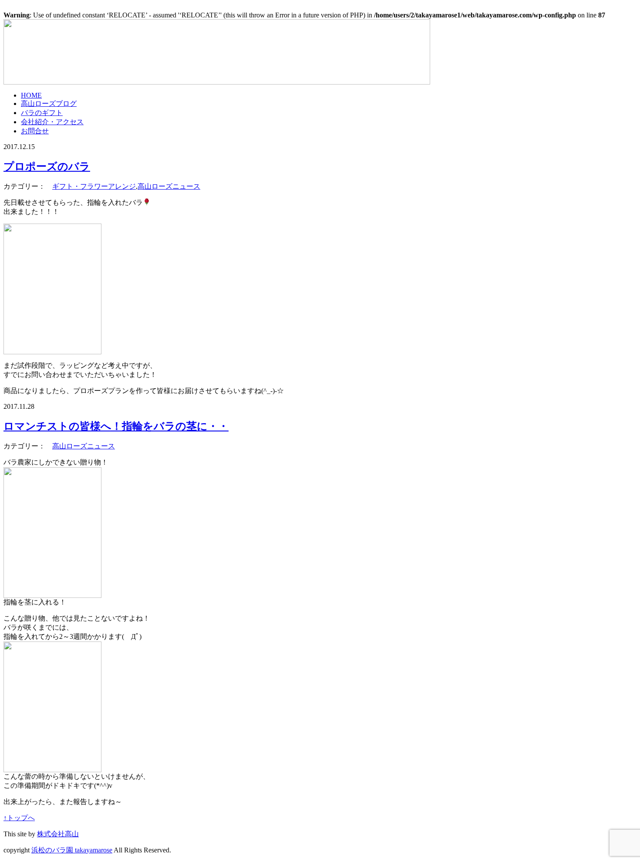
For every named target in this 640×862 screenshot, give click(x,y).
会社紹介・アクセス (52, 122)
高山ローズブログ (49, 103)
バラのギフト (42, 112)
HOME (31, 95)
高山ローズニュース (169, 186)
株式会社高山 (58, 834)
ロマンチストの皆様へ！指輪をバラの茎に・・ (116, 426)
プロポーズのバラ (46, 166)
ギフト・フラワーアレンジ (94, 186)
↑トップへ (19, 817)
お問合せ (35, 131)
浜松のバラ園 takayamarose (71, 850)
